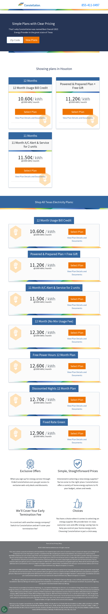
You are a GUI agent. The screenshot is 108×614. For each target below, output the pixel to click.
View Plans (31, 40)
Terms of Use (49, 543)
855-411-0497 (90, 5)
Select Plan (30, 111)
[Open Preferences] (4, 609)
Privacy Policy (58, 543)
